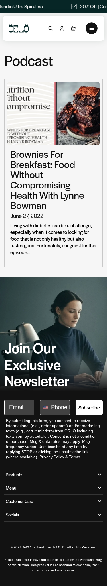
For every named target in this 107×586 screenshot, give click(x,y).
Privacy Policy (51, 457)
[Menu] (91, 28)
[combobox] (44, 407)
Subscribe (89, 407)
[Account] (62, 28)
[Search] (50, 28)
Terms (74, 457)
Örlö (61, 547)
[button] (73, 28)
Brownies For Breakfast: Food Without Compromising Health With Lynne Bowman (47, 179)
